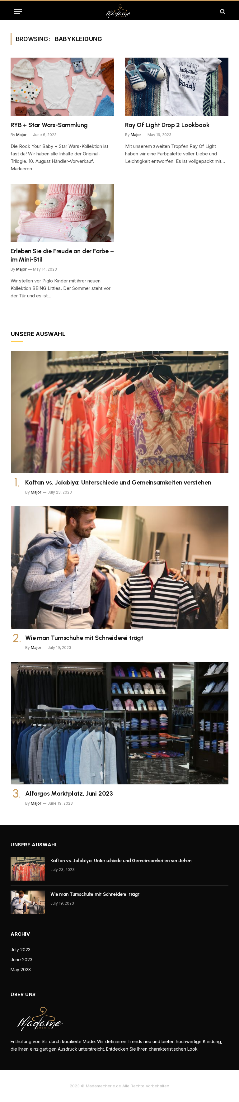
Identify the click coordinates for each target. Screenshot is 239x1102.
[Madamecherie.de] (119, 11)
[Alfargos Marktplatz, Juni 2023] (119, 723)
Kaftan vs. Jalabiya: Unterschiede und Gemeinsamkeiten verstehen (118, 482)
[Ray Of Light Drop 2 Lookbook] (176, 87)
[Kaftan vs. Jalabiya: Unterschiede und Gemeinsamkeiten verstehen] (119, 412)
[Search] (222, 11)
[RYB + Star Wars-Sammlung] (62, 87)
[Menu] (18, 11)
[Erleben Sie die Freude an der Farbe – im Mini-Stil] (62, 213)
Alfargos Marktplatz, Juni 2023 (69, 793)
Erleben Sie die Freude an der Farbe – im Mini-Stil (62, 255)
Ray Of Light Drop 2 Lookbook (167, 125)
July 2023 (20, 949)
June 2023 (21, 959)
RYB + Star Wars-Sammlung (49, 125)
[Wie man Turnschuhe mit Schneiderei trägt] (119, 567)
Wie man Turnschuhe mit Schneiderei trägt (84, 637)
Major (21, 134)
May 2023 (21, 969)
